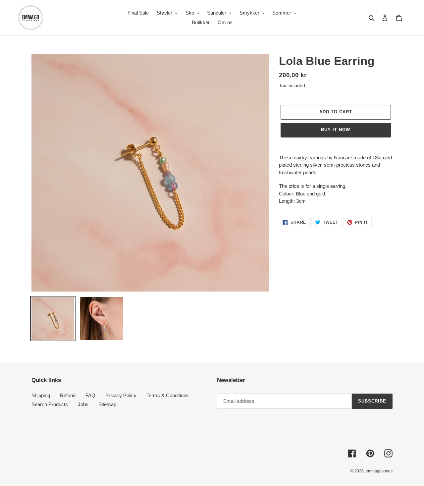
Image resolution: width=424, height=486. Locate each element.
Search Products (49, 404)
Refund (68, 395)
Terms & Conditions (167, 395)
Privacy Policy (120, 395)
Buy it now (335, 129)
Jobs (83, 404)
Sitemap (107, 404)
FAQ (90, 395)
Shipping (40, 395)
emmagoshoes (379, 471)
